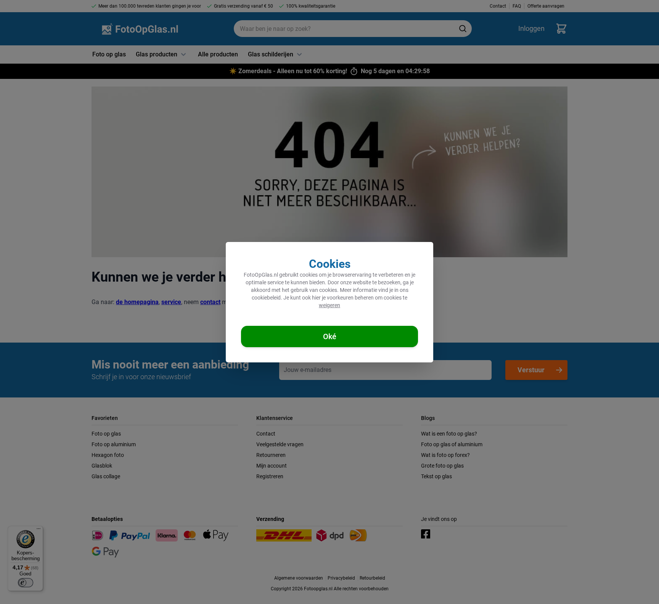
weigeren (329, 305)
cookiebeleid (266, 298)
